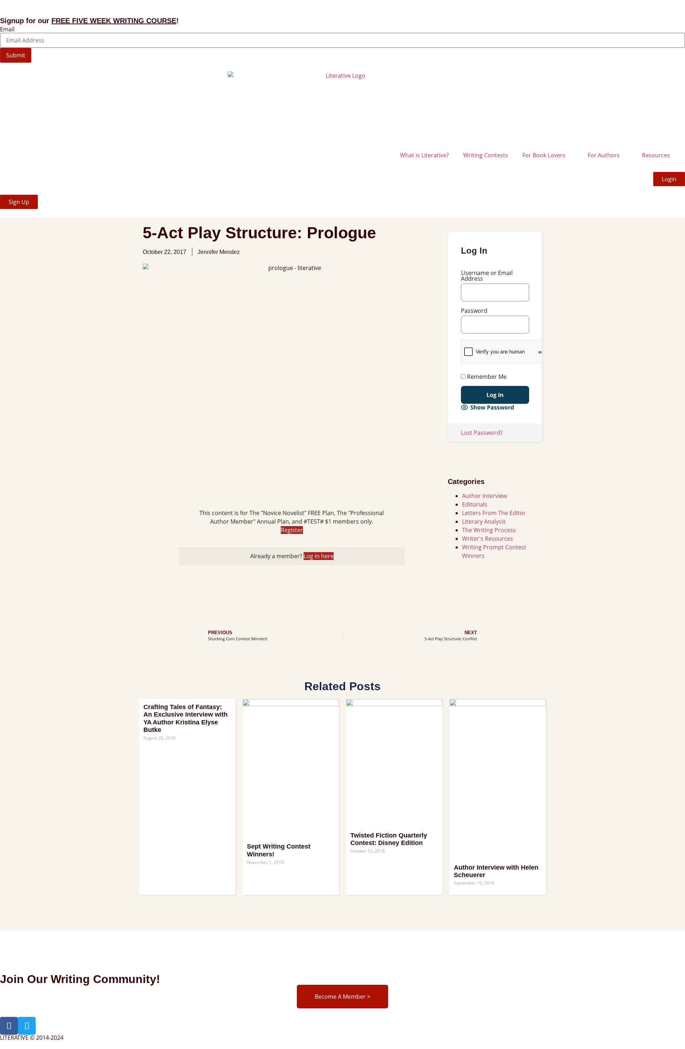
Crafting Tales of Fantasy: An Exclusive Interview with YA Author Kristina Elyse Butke (185, 718)
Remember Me (486, 377)
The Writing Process (489, 530)
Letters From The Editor (494, 513)
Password (474, 311)
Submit (15, 55)
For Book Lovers (543, 155)
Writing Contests (485, 155)
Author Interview (484, 496)
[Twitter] (27, 1026)
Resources (656, 155)
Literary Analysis (484, 521)
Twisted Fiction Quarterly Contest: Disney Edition (388, 839)
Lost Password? (482, 433)
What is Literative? (424, 155)
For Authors (604, 155)
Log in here (319, 556)
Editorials (474, 504)
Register (292, 530)
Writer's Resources (487, 539)
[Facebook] (9, 1026)
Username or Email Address (487, 275)
